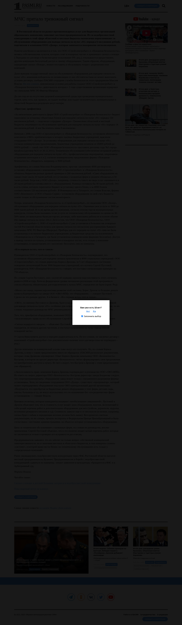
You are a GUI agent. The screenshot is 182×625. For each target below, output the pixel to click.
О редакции (162, 615)
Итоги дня (149, 562)
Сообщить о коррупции (147, 6)
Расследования (65, 6)
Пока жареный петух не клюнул (31, 488)
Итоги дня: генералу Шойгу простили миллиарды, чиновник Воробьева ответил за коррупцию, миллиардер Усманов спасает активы (153, 77)
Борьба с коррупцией (50, 569)
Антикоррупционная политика (105, 568)
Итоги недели (35, 569)
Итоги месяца (111, 564)
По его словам (31, 83)
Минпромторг (157, 566)
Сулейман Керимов (141, 569)
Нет (88, 311)
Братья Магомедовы (141, 566)
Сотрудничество (147, 615)
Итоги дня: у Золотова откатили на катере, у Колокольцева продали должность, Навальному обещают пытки (150, 93)
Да (94, 311)
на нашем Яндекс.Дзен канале (55, 508)
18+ (126, 6)
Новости (50, 6)
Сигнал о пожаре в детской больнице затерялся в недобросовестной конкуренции (57, 483)
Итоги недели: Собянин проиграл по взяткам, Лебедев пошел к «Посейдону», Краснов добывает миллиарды (109, 551)
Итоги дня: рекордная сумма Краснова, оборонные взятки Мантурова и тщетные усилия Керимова (152, 63)
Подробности (82, 6)
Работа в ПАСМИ (131, 615)
